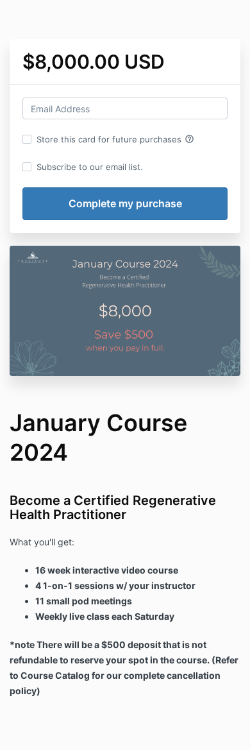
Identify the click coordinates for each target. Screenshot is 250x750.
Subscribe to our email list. (90, 167)
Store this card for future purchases (115, 139)
